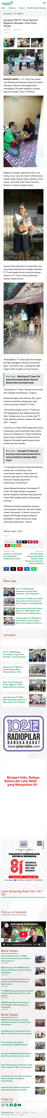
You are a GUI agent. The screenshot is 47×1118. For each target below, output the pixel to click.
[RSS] (18, 545)
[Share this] (6, 569)
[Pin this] (20, 569)
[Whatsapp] (34, 569)
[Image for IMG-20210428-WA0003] (10, 42)
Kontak (21, 1114)
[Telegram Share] (27, 569)
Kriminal (33, 1112)
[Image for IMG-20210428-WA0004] (23, 42)
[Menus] (44, 3)
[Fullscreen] (43, 944)
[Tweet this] (13, 569)
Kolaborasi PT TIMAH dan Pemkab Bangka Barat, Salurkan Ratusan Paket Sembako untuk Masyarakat (29, 601)
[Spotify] (13, 545)
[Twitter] (24, 541)
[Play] (4, 944)
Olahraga (25, 1112)
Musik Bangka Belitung (8, 1114)
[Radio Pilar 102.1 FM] (7, 3)
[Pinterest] (30, 541)
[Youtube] (7, 545)
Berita (18, 1112)
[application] (23, 799)
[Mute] (39, 944)
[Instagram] (35, 541)
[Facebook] (18, 541)
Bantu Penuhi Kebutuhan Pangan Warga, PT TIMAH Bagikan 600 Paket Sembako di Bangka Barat (29, 610)
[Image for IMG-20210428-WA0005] (37, 42)
